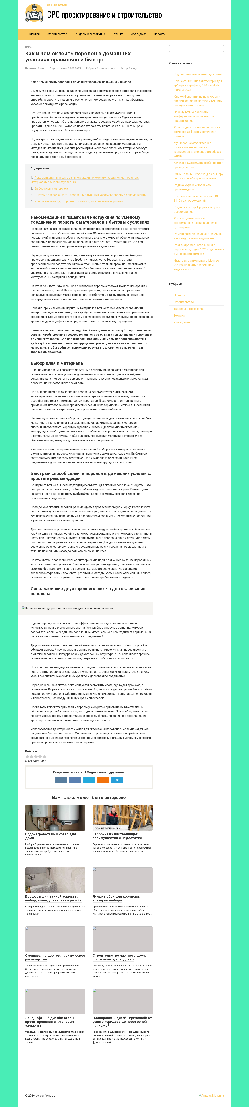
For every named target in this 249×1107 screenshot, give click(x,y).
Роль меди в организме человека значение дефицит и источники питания (197, 132)
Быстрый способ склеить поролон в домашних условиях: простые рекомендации (90, 195)
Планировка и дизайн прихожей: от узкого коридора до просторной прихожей (122, 1022)
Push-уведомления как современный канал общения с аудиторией (195, 223)
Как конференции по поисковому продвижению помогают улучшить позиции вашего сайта (198, 101)
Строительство (57, 34)
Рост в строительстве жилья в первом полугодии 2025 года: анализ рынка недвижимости (199, 249)
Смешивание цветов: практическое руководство (55, 957)
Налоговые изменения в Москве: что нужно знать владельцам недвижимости (196, 265)
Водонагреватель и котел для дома (50, 836)
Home (28, 47)
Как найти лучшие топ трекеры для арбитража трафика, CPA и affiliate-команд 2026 (198, 85)
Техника (117, 34)
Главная (34, 34)
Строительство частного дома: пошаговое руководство (119, 957)
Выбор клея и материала (51, 188)
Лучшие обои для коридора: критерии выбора (116, 898)
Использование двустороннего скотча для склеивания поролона (78, 201)
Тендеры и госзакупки (89, 34)
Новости (159, 34)
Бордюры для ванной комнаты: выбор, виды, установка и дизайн (53, 898)
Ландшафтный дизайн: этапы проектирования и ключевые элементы (49, 1022)
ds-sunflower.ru (57, 5)
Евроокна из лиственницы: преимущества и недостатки (117, 836)
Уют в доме (139, 34)
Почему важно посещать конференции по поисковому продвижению (194, 116)
